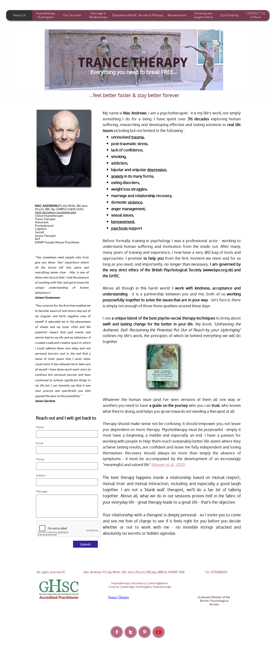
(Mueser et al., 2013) (168, 464)
